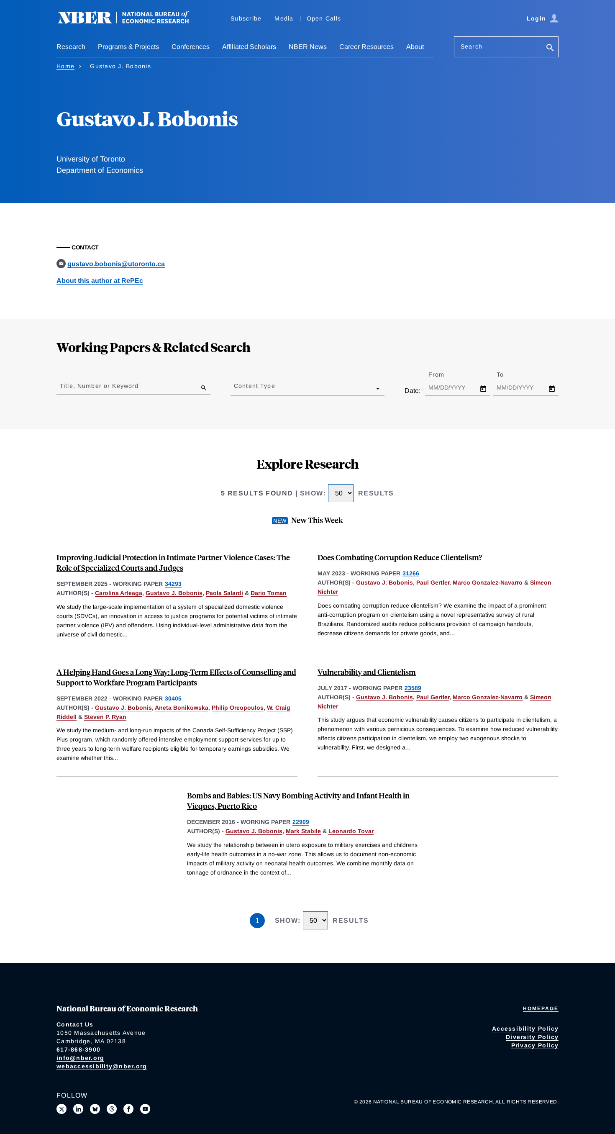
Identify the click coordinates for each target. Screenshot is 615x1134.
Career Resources (366, 46)
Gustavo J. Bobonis (174, 593)
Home (65, 66)
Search (471, 46)
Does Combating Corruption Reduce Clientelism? (400, 557)
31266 (410, 573)
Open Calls (324, 18)
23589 (413, 688)
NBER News (308, 46)
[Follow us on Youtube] (145, 1109)
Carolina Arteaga (118, 593)
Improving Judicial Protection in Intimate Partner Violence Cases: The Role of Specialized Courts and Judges (173, 562)
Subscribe (246, 18)
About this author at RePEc (99, 280)
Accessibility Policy (525, 1028)
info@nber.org (80, 1057)
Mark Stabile (303, 831)
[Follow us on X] (61, 1109)
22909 (300, 821)
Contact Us (75, 1024)
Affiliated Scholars (249, 46)
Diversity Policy (532, 1037)
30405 (173, 698)
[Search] (550, 48)
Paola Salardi (224, 593)
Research (70, 46)
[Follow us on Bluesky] (95, 1109)
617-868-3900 (78, 1049)
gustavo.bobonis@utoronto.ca (116, 263)
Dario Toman (269, 593)
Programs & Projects (128, 46)
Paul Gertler (432, 582)
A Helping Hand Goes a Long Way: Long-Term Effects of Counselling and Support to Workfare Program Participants (176, 677)
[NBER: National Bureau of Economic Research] (130, 22)
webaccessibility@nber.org (101, 1066)
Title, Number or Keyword (99, 385)
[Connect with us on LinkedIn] (78, 1109)
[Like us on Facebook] (128, 1109)
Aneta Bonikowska (181, 707)
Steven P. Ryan (105, 716)
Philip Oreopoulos (238, 707)
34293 (173, 583)
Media (283, 18)
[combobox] (235, 388)
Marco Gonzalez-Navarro (488, 582)
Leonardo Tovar (351, 831)
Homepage (541, 1008)
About (415, 46)
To (507, 374)
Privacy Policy (535, 1045)
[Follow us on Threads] (112, 1109)
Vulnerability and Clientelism (367, 672)
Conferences (191, 46)
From (443, 374)
